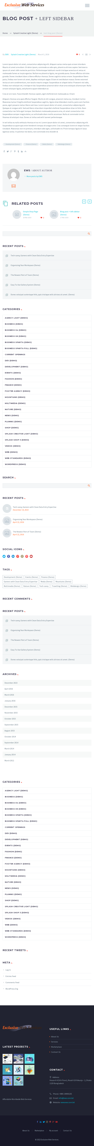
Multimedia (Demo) (15, 403)
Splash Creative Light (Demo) (23, 54)
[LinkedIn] (22, 151)
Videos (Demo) (13, 446)
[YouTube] (57, 1122)
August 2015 (10, 730)
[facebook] (8, 557)
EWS (7, 54)
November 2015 (11, 712)
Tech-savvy (43, 586)
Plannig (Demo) (13, 422)
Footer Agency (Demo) (17, 391)
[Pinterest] (15, 151)
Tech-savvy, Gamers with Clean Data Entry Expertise (32, 255)
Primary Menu (87, 5)
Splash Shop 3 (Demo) (17, 440)
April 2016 (9, 689)
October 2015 (10, 718)
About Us (55, 1036)
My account (53, 1131)
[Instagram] (47, 1122)
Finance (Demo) (31, 144)
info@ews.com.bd (66, 1098)
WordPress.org (12, 989)
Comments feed (12, 982)
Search (88, 233)
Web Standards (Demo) (18, 458)
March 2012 (9, 760)
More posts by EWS (34, 176)
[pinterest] (26, 557)
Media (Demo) (47, 144)
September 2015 (11, 724)
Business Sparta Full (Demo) (21, 348)
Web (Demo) (11, 452)
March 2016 (9, 695)
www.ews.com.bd (68, 1102)
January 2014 (10, 754)
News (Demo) (12, 415)
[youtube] (31, 557)
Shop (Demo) (12, 428)
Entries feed (11, 976)
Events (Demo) (13, 373)
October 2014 (10, 736)
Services (54, 1041)
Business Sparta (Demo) (18, 342)
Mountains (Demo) (15, 397)
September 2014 (11, 742)
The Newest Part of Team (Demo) (25, 275)
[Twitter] (8, 151)
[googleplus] (17, 557)
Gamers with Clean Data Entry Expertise (20, 581)
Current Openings (15, 354)
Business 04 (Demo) (15, 330)
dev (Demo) (11, 361)
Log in (8, 970)
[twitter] (4, 557)
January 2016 (10, 701)
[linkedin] (13, 557)
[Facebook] (4, 151)
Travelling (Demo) (59, 586)
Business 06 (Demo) (15, 336)
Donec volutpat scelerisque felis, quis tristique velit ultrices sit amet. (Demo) (43, 294)
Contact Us (55, 1052)
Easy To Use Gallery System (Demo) (25, 285)
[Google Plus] (11, 151)
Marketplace (56, 1047)
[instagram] (22, 557)
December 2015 (11, 706)
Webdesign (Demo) (64, 144)
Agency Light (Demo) (16, 318)
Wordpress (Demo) (15, 464)
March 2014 (9, 748)
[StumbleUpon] (25, 151)
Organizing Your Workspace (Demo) (25, 265)
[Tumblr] (18, 151)
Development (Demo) (13, 144)
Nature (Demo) (13, 409)
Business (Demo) (14, 324)
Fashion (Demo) (13, 379)
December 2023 (11, 683)
